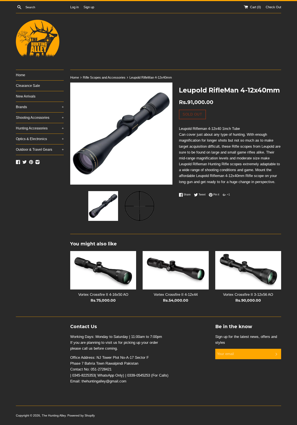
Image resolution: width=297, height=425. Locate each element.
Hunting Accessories (40, 128)
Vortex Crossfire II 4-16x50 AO (103, 295)
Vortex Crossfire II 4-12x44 (176, 295)
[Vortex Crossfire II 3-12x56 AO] (248, 270)
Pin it (216, 194)
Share (187, 194)
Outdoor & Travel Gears (40, 149)
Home (20, 75)
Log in (74, 7)
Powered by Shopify (81, 415)
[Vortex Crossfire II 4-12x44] (176, 270)
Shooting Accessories (40, 117)
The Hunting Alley (54, 415)
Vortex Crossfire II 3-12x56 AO (248, 295)
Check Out (273, 7)
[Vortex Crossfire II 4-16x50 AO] (103, 270)
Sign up (88, 7)
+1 (228, 194)
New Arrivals (25, 96)
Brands (40, 107)
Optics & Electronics (40, 139)
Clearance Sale (28, 86)
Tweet (201, 194)
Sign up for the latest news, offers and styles (246, 340)
